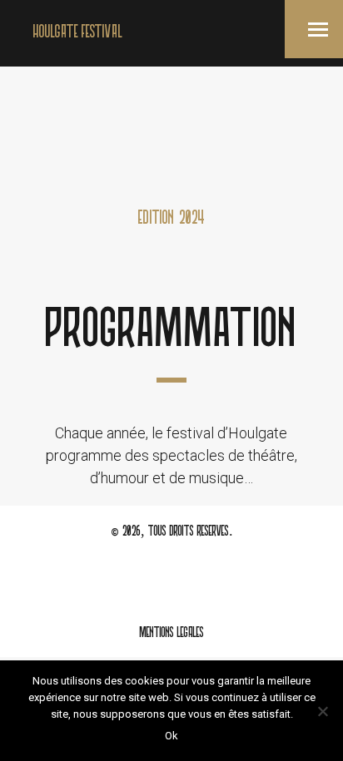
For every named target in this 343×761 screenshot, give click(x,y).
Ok (171, 735)
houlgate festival (77, 32)
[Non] (322, 711)
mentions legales (171, 633)
